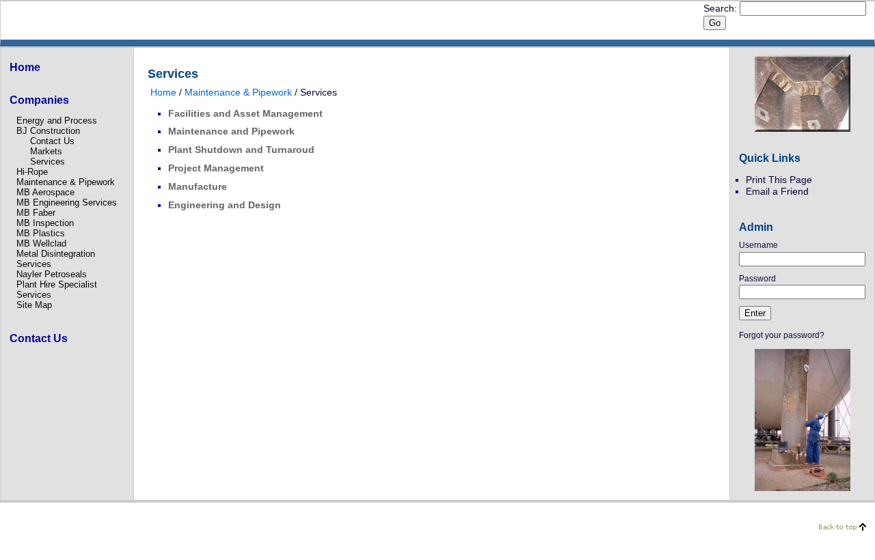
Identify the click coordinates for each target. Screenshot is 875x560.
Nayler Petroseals (51, 274)
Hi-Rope (32, 172)
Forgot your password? (781, 335)
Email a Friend (777, 191)
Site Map (34, 305)
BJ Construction (48, 131)
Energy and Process (56, 120)
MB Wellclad (41, 243)
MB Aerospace (45, 192)
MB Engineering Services (66, 202)
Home (163, 92)
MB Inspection (45, 223)
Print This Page (779, 179)
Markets (46, 151)
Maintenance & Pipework (65, 182)
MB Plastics (40, 233)
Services (47, 161)
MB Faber (35, 213)
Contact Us (52, 141)
